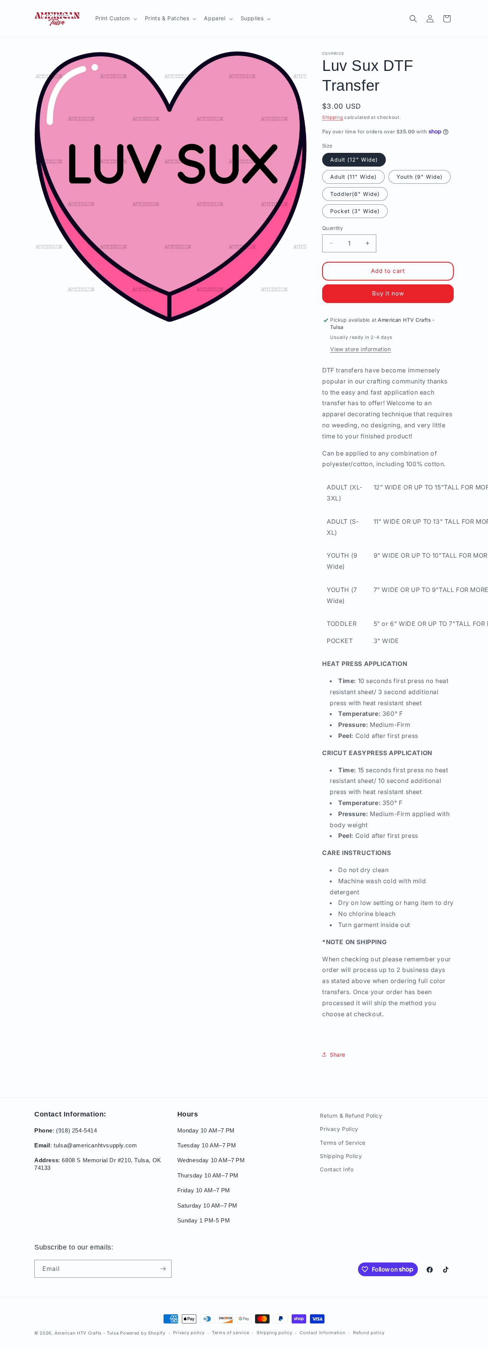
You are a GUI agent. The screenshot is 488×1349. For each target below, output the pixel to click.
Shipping (332, 117)
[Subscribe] (162, 1269)
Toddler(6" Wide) (355, 194)
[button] (115, 18)
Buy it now (388, 293)
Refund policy (368, 1332)
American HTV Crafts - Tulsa (87, 1333)
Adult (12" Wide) (354, 159)
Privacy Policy (339, 1129)
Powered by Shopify (142, 1333)
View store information (360, 349)
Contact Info (336, 1169)
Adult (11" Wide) (353, 176)
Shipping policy (274, 1332)
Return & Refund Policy (351, 1115)
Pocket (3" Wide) (355, 211)
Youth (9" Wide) (419, 176)
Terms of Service (343, 1142)
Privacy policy (189, 1332)
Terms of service (230, 1332)
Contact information (322, 1332)
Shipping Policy (341, 1156)
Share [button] (337, 1054)
